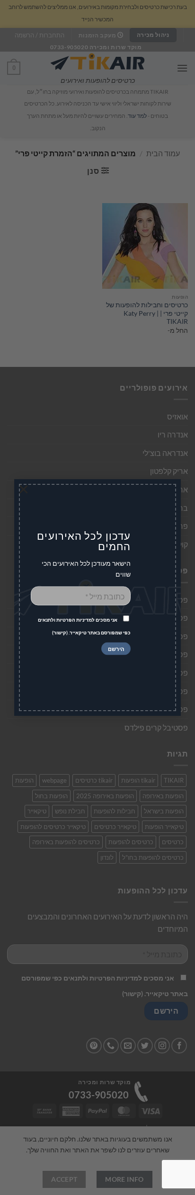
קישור (59, 632)
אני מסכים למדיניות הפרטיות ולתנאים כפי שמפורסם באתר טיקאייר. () (84, 626)
